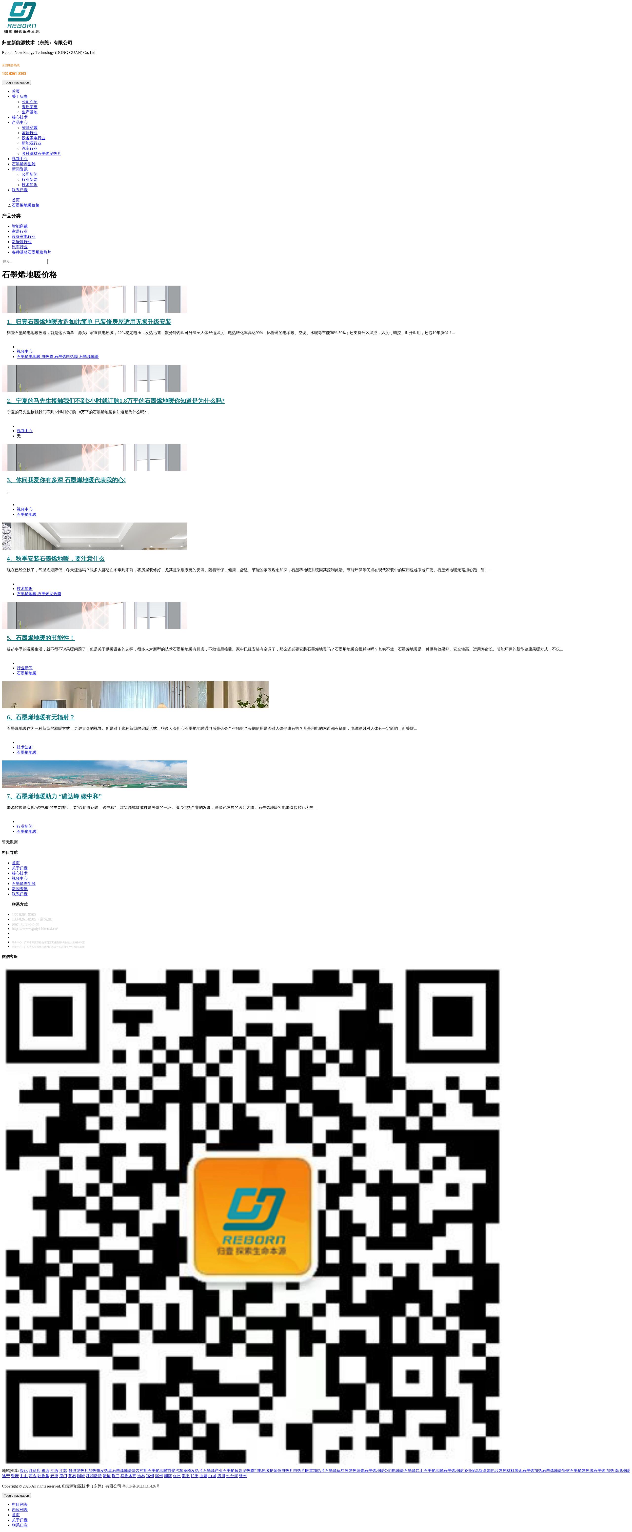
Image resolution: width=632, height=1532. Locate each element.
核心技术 (20, 117)
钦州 (243, 1476)
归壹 (360, 1471)
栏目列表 (20, 1504)
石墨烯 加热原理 (607, 1471)
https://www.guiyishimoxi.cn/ (35, 928)
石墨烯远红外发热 (340, 1471)
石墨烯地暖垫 (124, 1471)
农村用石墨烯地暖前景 (155, 1471)
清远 (107, 1476)
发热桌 (106, 1471)
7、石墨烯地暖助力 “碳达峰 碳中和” (54, 796)
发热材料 (506, 1471)
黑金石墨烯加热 (528, 1471)
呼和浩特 (94, 1476)
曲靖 (203, 1476)
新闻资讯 (20, 169)
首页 (16, 91)
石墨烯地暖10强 (457, 1471)
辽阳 (194, 1476)
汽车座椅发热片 (189, 1471)
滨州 (159, 1476)
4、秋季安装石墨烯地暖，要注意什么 (56, 558)
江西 (54, 1471)
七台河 (232, 1476)
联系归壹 (20, 190)
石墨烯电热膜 (66, 357)
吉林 (141, 1476)
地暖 (626, 1471)
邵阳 (186, 1476)
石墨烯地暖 (89, 357)
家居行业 (30, 133)
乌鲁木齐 (128, 1476)
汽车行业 (30, 148)
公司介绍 (30, 102)
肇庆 (15, 1476)
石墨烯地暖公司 (378, 1471)
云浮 (54, 1476)
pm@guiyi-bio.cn (25, 924)
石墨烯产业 (213, 1471)
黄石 (72, 1476)
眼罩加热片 (315, 1471)
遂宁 (6, 1476)
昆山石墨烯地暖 (429, 1471)
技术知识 (30, 185)
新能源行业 (31, 143)
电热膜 (47, 357)
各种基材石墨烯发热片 (41, 153)
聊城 (81, 1476)
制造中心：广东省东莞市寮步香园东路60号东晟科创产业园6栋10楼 (48, 946)
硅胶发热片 (78, 1471)
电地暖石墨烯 (404, 1471)
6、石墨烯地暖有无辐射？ (41, 717)
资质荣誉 (30, 107)
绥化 (24, 1471)
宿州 (150, 1476)
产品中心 (20, 122)
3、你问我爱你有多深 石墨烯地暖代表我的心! (66, 480)
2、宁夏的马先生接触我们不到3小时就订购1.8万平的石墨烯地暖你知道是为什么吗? (116, 401)
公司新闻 (30, 174)
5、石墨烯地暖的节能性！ (41, 638)
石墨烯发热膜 (49, 594)
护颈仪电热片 (281, 1471)
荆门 (115, 1476)
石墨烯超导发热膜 (238, 1471)
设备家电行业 (33, 138)
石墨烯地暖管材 (556, 1471)
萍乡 (33, 1476)
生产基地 (30, 112)
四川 (221, 1476)
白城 (212, 1476)
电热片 (299, 1471)
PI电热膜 (262, 1471)
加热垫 (94, 1471)
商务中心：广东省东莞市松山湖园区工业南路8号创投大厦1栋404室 (48, 942)
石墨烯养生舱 (24, 164)
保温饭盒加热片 (485, 1471)
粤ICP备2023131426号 (141, 1486)
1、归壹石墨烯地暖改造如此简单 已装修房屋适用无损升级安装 (89, 321)
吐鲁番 (43, 1476)
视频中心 (20, 159)
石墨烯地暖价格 (26, 205)
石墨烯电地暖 (29, 357)
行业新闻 (30, 179)
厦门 (63, 1476)
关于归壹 (20, 96)
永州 (177, 1476)
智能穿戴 (30, 128)
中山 (24, 1476)
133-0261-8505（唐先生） (34, 919)
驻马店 (34, 1471)
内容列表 (20, 1510)
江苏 (63, 1471)
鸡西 (45, 1471)
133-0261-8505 (24, 914)
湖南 (168, 1476)
